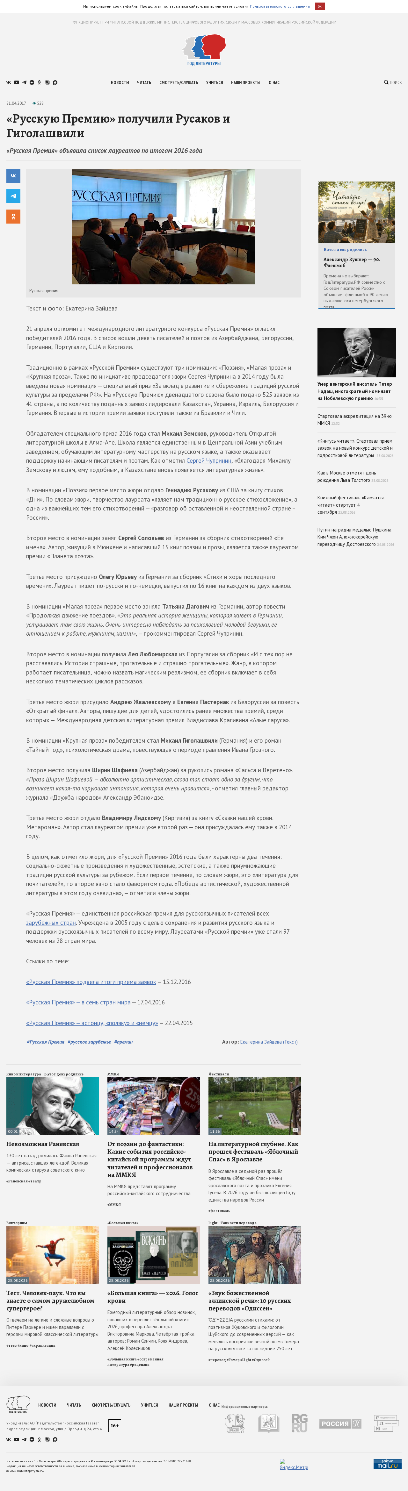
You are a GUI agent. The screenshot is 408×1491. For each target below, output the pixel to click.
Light (212, 1222)
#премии (123, 1041)
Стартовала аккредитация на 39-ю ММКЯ (354, 419)
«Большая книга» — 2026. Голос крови (152, 1296)
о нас (274, 82)
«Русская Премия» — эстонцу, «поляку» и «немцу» (92, 1023)
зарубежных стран (51, 922)
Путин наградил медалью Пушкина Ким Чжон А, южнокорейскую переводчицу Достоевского (355, 537)
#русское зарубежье (89, 1041)
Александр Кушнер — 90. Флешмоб (352, 262)
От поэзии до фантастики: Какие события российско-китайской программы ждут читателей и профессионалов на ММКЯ (150, 1159)
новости (120, 82)
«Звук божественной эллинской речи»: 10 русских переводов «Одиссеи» (249, 1300)
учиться (214, 82)
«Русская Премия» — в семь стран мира (78, 1002)
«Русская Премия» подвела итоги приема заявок (91, 982)
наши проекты (245, 82)
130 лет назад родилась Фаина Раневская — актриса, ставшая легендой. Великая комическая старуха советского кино (51, 1162)
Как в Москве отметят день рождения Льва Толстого (353, 476)
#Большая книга (122, 1359)
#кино (23, 1345)
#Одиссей (261, 1359)
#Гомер (233, 1359)
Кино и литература (23, 1074)
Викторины (16, 1222)
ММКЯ (113, 1074)
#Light (245, 1359)
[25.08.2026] (52, 1228)
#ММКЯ (114, 1204)
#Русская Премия (45, 1041)
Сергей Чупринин (208, 460)
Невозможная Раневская (42, 1144)
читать (144, 82)
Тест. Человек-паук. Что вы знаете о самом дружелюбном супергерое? (50, 1300)
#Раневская (17, 1181)
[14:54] (153, 1080)
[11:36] (254, 1080)
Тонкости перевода (239, 1222)
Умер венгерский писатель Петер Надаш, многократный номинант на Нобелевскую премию (354, 391)
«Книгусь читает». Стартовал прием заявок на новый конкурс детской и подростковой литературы (355, 448)
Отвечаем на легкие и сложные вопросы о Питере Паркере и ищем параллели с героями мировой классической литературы (52, 1327)
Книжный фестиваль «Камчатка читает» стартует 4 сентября (350, 505)
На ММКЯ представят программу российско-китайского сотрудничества (149, 1190)
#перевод (217, 1359)
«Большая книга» (122, 1222)
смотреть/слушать (178, 82)
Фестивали (218, 1074)
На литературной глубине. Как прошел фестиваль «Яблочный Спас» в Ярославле (253, 1151)
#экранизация (42, 1345)
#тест (11, 1345)
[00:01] (52, 1080)
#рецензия (139, 1364)
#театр (34, 1181)
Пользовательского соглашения (280, 6)
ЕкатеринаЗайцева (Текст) (269, 1042)
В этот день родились (64, 1074)
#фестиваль (219, 1210)
